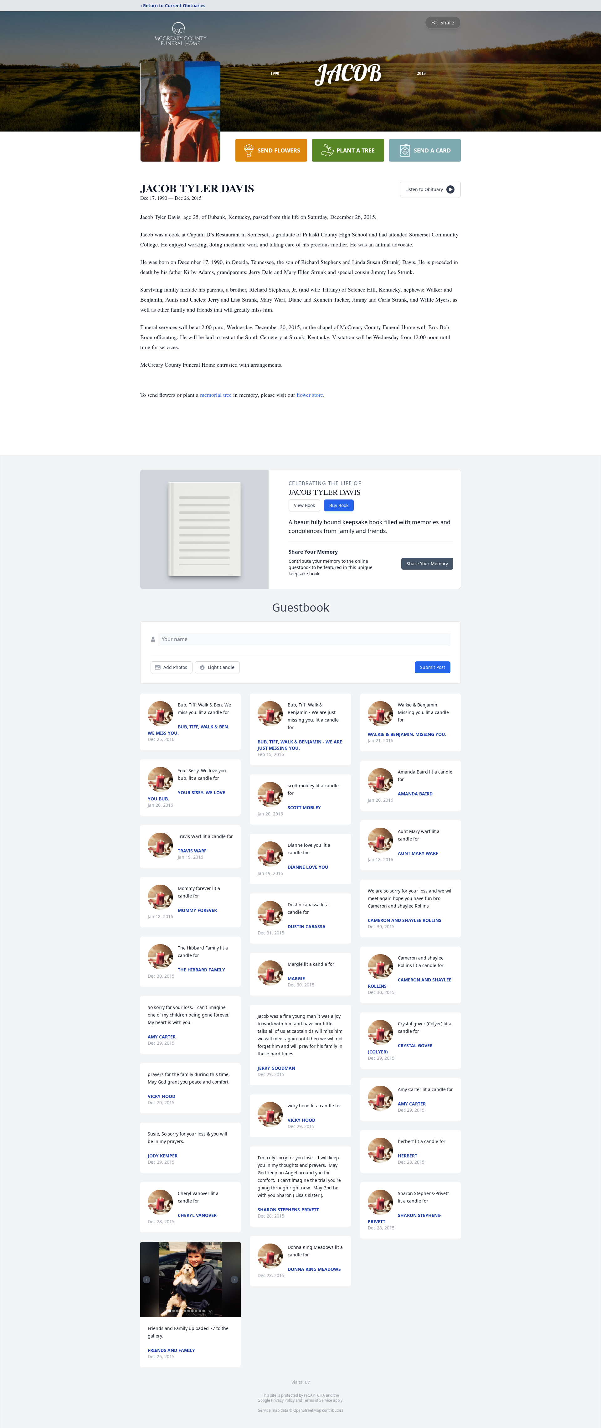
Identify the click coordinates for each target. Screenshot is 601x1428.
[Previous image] (146, 1279)
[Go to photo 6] (188, 1311)
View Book (304, 505)
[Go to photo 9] (199, 1311)
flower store (310, 394)
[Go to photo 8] (196, 1311)
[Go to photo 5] (184, 1311)
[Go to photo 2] (173, 1311)
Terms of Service (317, 1400)
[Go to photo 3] (177, 1311)
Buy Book (338, 505)
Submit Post (432, 667)
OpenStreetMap (307, 1410)
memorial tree (216, 394)
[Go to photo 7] (192, 1311)
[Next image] (234, 1279)
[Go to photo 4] (181, 1311)
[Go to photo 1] (169, 1310)
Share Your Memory (427, 564)
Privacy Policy (283, 1400)
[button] (190, 1279)
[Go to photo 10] (203, 1311)
